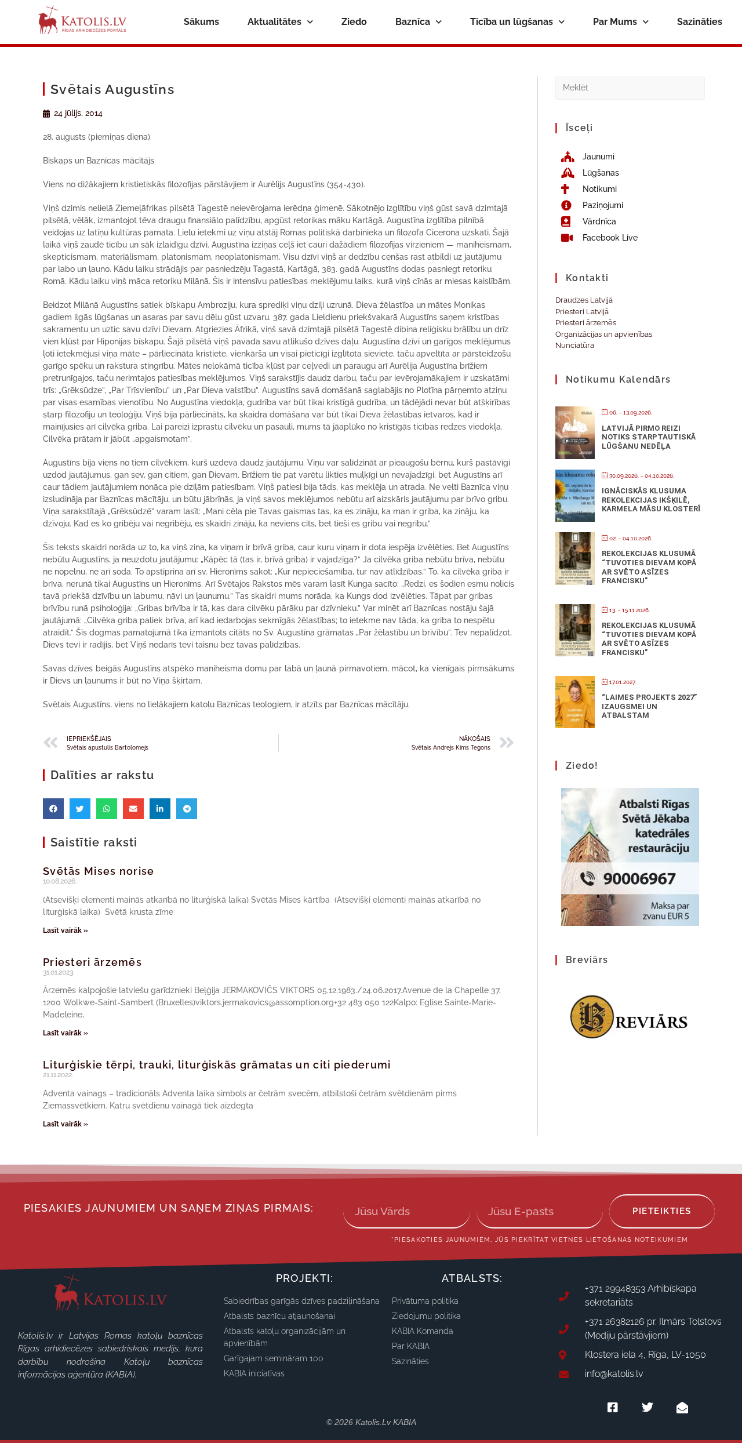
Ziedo (354, 21)
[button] (53, 808)
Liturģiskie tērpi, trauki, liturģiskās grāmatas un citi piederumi (217, 1065)
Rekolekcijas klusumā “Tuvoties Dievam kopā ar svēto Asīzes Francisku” (649, 567)
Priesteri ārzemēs (92, 962)
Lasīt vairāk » (65, 930)
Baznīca (412, 21)
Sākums (201, 21)
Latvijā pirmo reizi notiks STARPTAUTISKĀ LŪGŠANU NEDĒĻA (649, 437)
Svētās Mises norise (99, 871)
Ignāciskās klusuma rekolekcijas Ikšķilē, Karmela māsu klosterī (651, 499)
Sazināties (699, 21)
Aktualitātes (274, 21)
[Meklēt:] (630, 87)
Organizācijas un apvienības (603, 334)
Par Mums (615, 21)
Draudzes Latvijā (584, 300)
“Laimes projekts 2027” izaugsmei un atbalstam (649, 706)
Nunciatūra (574, 345)
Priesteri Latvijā (582, 311)
